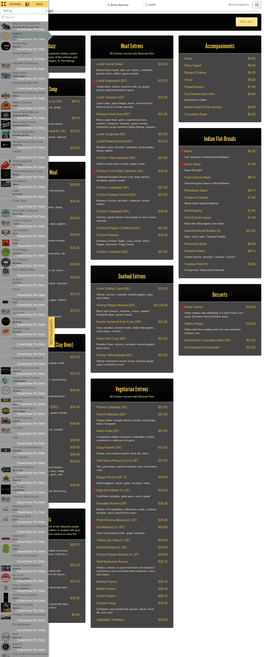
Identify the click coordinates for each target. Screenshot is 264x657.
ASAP (152, 4)
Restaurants (238, 4)
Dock (39, 4)
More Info (246, 21)
